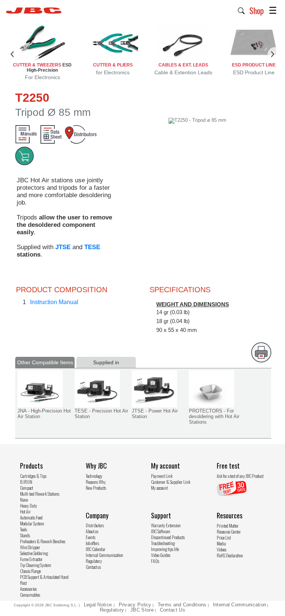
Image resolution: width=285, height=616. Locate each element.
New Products (96, 488)
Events (90, 537)
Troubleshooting (163, 543)
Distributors (95, 525)
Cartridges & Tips (33, 476)
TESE (92, 247)
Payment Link (162, 476)
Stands (25, 535)
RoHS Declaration (230, 555)
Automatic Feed (31, 517)
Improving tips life (165, 549)
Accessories (28, 589)
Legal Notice (99, 604)
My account (159, 488)
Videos (221, 549)
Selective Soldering (34, 553)
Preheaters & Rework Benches (42, 541)
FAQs (155, 561)
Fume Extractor (31, 559)
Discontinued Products (168, 537)
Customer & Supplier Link (170, 482)
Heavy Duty (28, 505)
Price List (224, 537)
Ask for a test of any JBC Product (240, 476)
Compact (26, 488)
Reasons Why (96, 482)
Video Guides (160, 555)
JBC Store (142, 610)
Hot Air (25, 511)
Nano (24, 499)
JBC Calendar (95, 549)
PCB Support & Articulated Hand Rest (44, 580)
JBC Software (160, 531)
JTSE (63, 247)
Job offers (92, 543)
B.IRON (26, 482)
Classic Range (30, 571)
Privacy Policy (135, 604)
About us (92, 531)
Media (221, 543)
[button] (241, 10)
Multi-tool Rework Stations (39, 493)
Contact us (93, 567)
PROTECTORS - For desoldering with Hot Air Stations (214, 416)
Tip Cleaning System (35, 565)
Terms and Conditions (182, 604)
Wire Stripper (30, 547)
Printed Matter (228, 525)
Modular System (32, 523)
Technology (94, 476)
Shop (256, 10)
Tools (23, 529)
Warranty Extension (166, 525)
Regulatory (94, 561)
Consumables (30, 594)
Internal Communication (104, 555)
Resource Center (229, 531)
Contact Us (172, 610)
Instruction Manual (54, 302)
